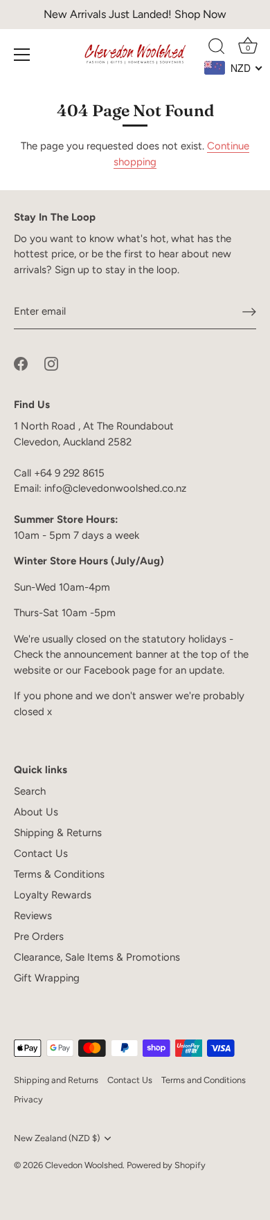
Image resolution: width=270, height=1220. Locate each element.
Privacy (28, 1099)
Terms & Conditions (59, 874)
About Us (36, 812)
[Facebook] (21, 363)
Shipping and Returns (56, 1080)
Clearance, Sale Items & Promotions (97, 957)
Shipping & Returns (58, 832)
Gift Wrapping (47, 978)
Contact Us (41, 853)
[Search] (216, 48)
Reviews (33, 915)
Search (30, 791)
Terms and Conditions (203, 1080)
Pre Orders (39, 936)
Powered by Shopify (166, 1165)
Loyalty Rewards (52, 895)
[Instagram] (51, 363)
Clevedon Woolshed (84, 1165)
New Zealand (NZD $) (57, 1138)
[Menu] (22, 54)
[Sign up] (249, 312)
